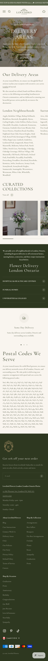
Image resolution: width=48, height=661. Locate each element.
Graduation (31, 559)
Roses (29, 550)
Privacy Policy (8, 554)
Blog (4, 523)
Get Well (6, 604)
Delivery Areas (8, 536)
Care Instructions (9, 527)
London (5, 87)
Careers (5, 568)
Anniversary (7, 590)
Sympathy (30, 554)
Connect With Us (9, 532)
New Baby (6, 618)
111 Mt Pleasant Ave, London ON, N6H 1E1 (18, 491)
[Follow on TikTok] (18, 631)
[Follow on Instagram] (4, 631)
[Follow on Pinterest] (11, 631)
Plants (29, 545)
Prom (29, 563)
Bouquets (30, 532)
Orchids (30, 541)
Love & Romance (9, 613)
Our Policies (7, 545)
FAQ (4, 541)
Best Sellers (31, 527)
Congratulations (9, 599)
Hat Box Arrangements (35, 536)
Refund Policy (8, 559)
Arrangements (32, 523)
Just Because (7, 608)
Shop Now (24, 58)
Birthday (6, 595)
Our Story (6, 550)
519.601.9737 (7, 496)
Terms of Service (9, 563)
